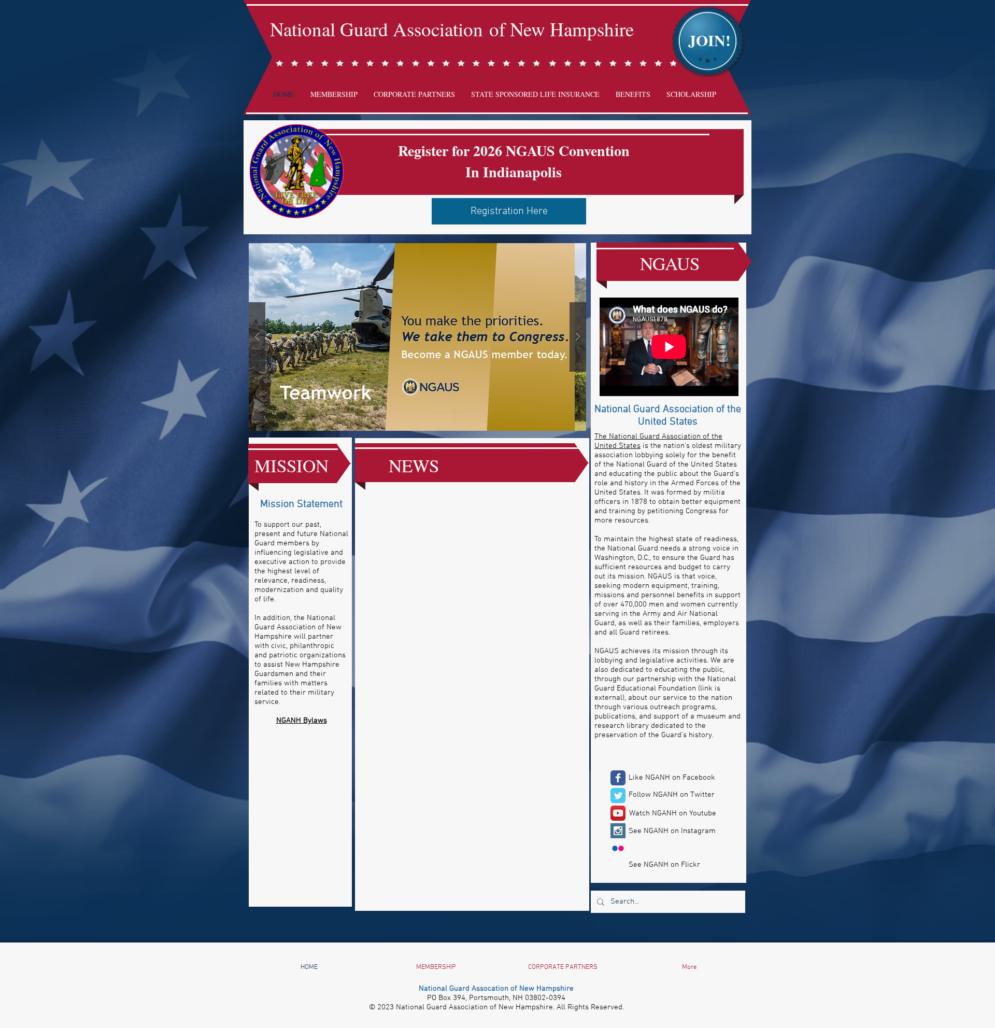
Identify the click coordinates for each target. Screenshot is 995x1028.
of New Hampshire (561, 28)
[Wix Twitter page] (618, 795)
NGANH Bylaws (301, 720)
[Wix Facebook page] (618, 777)
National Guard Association (379, 28)
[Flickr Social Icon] (618, 848)
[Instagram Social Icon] (618, 830)
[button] (417, 337)
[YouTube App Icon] (618, 813)
